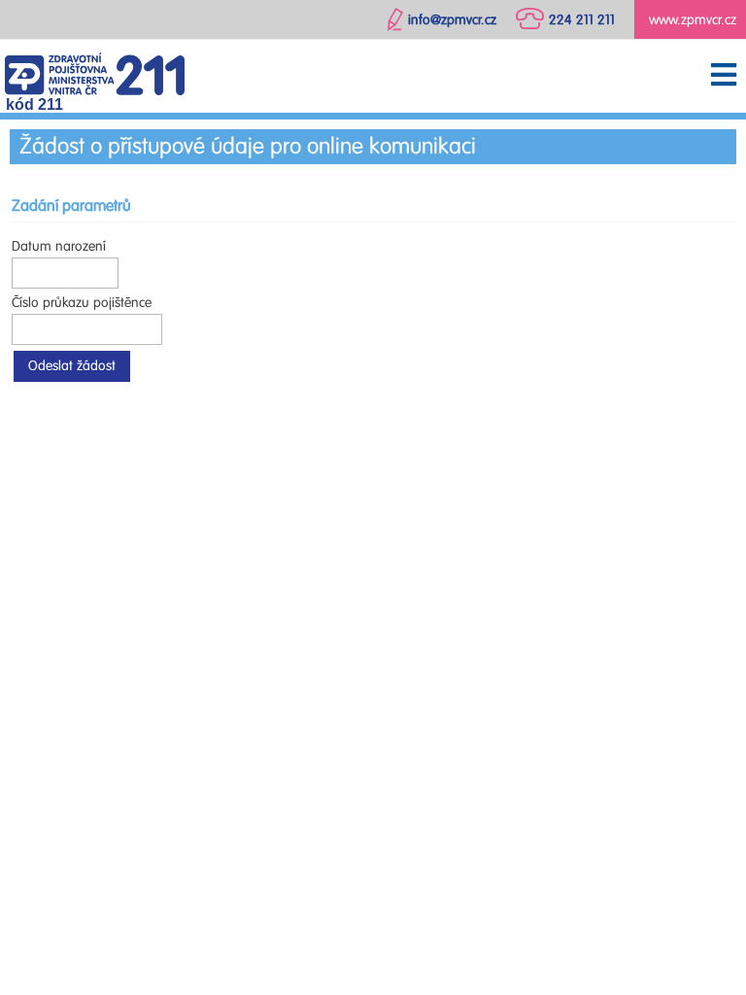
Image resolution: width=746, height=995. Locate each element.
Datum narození (59, 246)
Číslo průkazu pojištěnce (82, 302)
